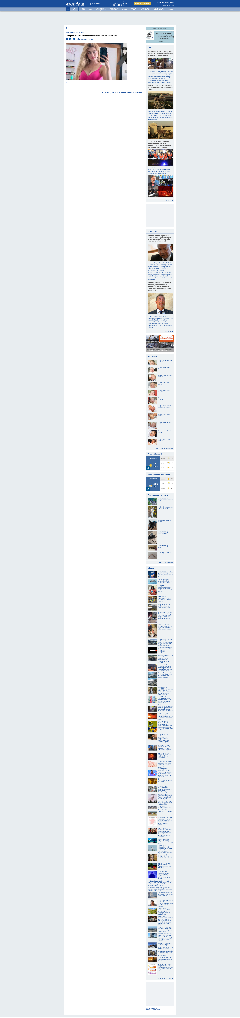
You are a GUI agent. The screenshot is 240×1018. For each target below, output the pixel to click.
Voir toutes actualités (165, 978)
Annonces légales (142, 3)
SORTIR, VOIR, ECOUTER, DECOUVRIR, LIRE (100, 9)
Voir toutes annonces (166, 562)
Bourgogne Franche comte (145, 9)
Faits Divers (83, 9)
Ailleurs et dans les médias (114, 9)
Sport (90, 9)
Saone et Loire (133, 9)
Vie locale (74, 9)
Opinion (124, 9)
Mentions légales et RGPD (153, 1009)
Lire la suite (169, 200)
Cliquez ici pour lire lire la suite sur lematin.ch (121, 92)
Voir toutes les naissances (164, 448)
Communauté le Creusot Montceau (159, 9)
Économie (170, 9)
